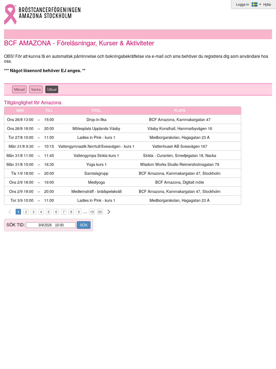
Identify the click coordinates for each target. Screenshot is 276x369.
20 (100, 211)
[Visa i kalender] (227, 120)
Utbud (51, 89)
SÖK (84, 225)
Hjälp (267, 4)
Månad (19, 89)
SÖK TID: (15, 225)
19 (92, 211)
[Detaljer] (236, 120)
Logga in (242, 4)
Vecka (36, 89)
